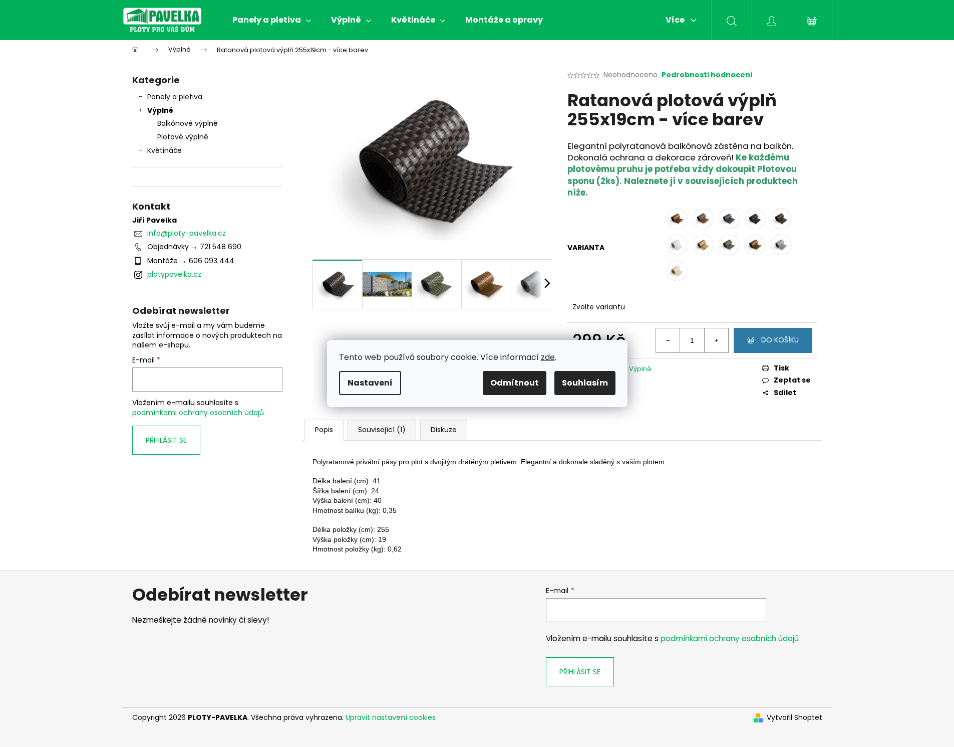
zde (548, 357)
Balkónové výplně (187, 123)
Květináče (164, 150)
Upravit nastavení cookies (391, 717)
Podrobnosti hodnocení (707, 75)
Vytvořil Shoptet (794, 717)
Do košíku (780, 340)
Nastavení (370, 383)
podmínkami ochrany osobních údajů (198, 413)
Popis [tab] (324, 430)
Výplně (160, 110)
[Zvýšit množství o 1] (716, 340)
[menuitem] (271, 20)
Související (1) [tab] (382, 430)
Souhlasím (585, 383)
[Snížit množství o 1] (668, 340)
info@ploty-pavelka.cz (186, 233)
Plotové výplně (182, 137)
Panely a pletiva (174, 97)
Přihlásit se (166, 440)
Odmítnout (514, 383)
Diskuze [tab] (444, 430)
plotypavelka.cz (174, 274)
